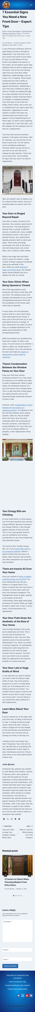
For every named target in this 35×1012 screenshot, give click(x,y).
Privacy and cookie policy (17, 989)
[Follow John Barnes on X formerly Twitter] (7, 819)
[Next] (29, 874)
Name (6, 950)
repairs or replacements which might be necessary (15, 354)
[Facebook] (18, 995)
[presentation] (17, 865)
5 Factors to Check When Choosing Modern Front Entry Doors (17, 882)
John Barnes (10, 889)
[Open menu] (31, 4)
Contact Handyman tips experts (17, 985)
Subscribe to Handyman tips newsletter (17, 976)
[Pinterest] (27, 995)
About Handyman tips (17, 982)
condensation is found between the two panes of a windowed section (17, 407)
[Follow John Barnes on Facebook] (4, 819)
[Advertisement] (17, 485)
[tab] (13, 895)
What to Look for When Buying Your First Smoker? (26, 832)
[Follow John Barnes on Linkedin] (15, 819)
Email (6, 959)
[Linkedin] (31, 995)
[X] (22, 995)
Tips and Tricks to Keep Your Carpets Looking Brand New (8, 832)
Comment (7, 922)
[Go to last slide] (5, 874)
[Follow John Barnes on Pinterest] (19, 819)
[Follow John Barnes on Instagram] (11, 819)
